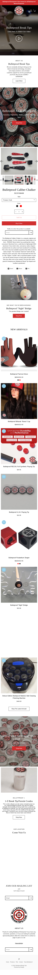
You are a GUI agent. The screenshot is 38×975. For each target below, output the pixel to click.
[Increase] (22, 212)
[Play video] (19, 38)
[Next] (36, 161)
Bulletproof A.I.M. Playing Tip (19, 512)
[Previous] (2, 161)
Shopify (22, 967)
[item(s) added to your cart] (34, 10)
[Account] (31, 10)
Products (12, 962)
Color (18, 203)
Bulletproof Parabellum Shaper (19, 558)
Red (19, 380)
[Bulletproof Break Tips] (19, 10)
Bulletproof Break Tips (21, 965)
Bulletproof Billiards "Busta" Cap (19, 421)
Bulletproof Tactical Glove (19, 374)
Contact (21, 962)
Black (18, 380)
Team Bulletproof (28, 962)
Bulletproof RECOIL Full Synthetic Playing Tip (19, 466)
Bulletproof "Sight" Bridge (19, 605)
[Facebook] (19, 959)
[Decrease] (15, 212)
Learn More (19, 81)
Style (19, 196)
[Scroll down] (19, 145)
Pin (29, 268)
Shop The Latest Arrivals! (19, 709)
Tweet (11, 268)
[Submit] (31, 232)
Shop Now (19, 316)
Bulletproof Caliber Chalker (19, 189)
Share (20, 268)
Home (7, 962)
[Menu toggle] (4, 11)
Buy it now (19, 223)
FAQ (17, 962)
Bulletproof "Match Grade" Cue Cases (19, 650)
